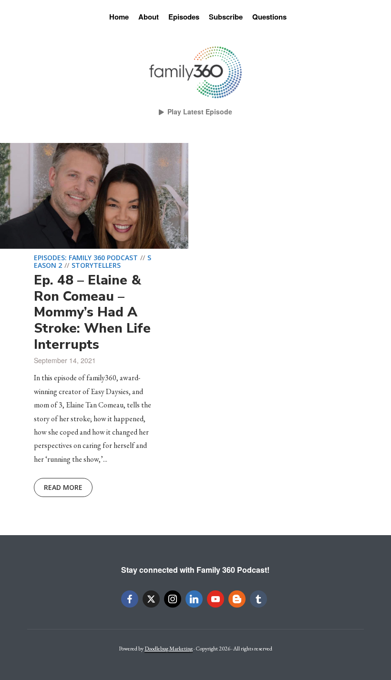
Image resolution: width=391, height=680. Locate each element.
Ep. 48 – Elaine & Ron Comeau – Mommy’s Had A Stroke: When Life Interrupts (92, 312)
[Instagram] (172, 599)
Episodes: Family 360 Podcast (86, 257)
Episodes (183, 16)
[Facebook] (129, 599)
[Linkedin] (194, 599)
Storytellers (96, 265)
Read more (63, 487)
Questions (269, 16)
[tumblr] (258, 599)
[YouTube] (215, 599)
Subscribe (226, 16)
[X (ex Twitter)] (151, 599)
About (148, 16)
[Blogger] (237, 599)
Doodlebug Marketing (168, 648)
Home (119, 16)
